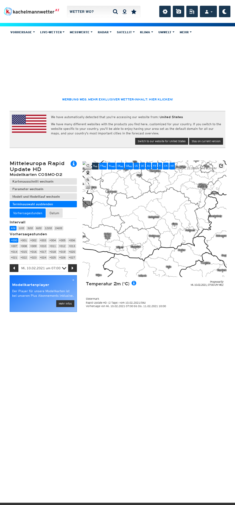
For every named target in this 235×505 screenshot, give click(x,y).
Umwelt (165, 32)
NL (112, 166)
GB (129, 166)
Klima (145, 32)
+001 (23, 240)
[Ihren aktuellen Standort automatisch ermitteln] (124, 11)
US (136, 165)
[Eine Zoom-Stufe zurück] (87, 180)
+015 (23, 251)
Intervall (17, 222)
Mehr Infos (65, 303)
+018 (52, 251)
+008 (23, 246)
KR (172, 165)
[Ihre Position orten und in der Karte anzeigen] (87, 173)
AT (57, 10)
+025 (52, 257)
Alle (13, 228)
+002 (33, 240)
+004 (52, 240)
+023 (33, 257)
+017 (43, 251)
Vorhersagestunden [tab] (27, 213)
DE (120, 166)
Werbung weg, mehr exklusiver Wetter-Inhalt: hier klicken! (117, 99)
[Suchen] (115, 11)
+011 (52, 246)
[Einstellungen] (165, 11)
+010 (43, 246)
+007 (14, 246)
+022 (23, 257)
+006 (72, 240)
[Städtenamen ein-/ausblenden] (87, 187)
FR (103, 166)
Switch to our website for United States (162, 141)
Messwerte (80, 32)
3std (30, 228)
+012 (62, 246)
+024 (43, 257)
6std (39, 228)
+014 (14, 251)
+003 (43, 240)
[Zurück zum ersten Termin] (87, 166)
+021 (14, 257)
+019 (62, 251)
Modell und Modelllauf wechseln (36, 196)
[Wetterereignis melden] (192, 11)
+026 (62, 257)
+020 (72, 251)
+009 (33, 246)
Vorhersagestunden (28, 234)
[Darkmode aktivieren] (224, 11)
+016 (33, 251)
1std (21, 228)
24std (58, 228)
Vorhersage (21, 32)
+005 (62, 240)
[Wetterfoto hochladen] (178, 11)
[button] (221, 166)
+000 (14, 240)
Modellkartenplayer (30, 285)
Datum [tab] (54, 213)
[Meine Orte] (134, 11)
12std (48, 228)
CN (166, 165)
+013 (72, 246)
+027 (72, 257)
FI (160, 165)
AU (148, 165)
